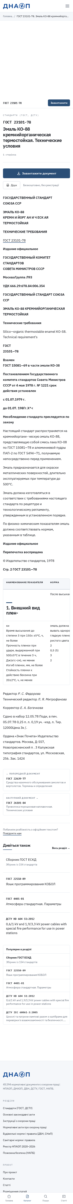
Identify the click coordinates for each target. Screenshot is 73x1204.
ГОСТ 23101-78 (14, 240)
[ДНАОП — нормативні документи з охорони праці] (16, 6)
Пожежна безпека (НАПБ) (19, 1153)
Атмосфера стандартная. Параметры (33, 904)
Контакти (9, 1178)
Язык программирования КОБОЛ (30, 884)
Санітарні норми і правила (19, 1140)
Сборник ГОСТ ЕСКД (21, 860)
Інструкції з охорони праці (19, 1121)
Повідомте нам (12, 833)
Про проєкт (10, 1172)
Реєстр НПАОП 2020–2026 (19, 1146)
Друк (14, 185)
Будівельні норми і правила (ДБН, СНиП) (28, 1133)
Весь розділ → (61, 848)
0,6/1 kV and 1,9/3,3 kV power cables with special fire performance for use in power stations (36, 928)
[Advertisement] (36, 59)
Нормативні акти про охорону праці (25, 1127)
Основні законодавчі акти (19, 1114)
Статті (7, 1185)
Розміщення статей (15, 1191)
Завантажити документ (39, 173)
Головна (7, 16)
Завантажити (59, 103)
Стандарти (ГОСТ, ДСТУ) (21, 115)
